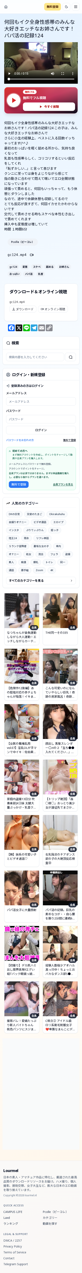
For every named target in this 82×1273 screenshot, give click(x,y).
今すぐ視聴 (51, 107)
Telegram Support (15, 1264)
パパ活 (29, 274)
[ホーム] (6, 6)
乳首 (40, 274)
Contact (9, 1258)
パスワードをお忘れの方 (20, 440)
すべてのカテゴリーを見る (26, 581)
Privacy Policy (12, 1246)
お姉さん (64, 267)
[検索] (70, 357)
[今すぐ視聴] (13, 100)
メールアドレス (16, 393)
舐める (50, 267)
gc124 (13, 267)
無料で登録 (69, 440)
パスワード (13, 411)
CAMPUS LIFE (12, 1212)
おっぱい (14, 274)
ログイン (41, 430)
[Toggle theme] (66, 7)
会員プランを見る (63, 484)
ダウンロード (25, 309)
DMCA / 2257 (12, 1240)
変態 (25, 267)
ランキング (10, 1224)
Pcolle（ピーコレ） (22, 242)
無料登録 (52, 7)
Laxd (6, 1218)
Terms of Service (14, 1252)
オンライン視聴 (55, 309)
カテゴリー (50, 1218)
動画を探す (50, 1224)
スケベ (37, 267)
